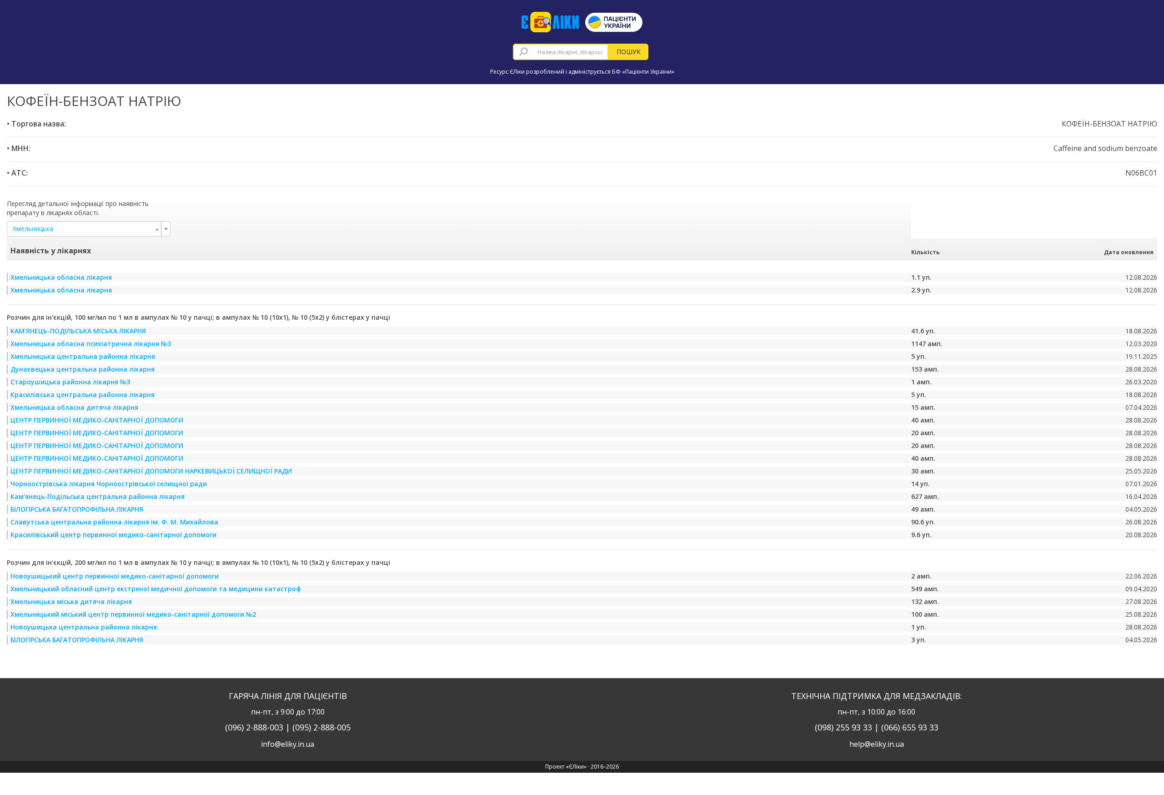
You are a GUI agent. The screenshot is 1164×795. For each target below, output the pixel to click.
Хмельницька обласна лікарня (61, 277)
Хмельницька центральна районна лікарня (82, 356)
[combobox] (560, 52)
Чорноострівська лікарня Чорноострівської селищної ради (108, 483)
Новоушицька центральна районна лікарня (83, 627)
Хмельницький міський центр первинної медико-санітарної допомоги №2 (133, 614)
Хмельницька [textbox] (86, 228)
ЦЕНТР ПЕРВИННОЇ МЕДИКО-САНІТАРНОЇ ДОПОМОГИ (96, 420)
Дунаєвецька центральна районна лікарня (82, 369)
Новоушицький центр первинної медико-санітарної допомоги (114, 576)
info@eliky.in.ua (287, 744)
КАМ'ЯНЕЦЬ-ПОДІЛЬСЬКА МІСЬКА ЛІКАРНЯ (78, 331)
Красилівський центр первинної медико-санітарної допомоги (113, 534)
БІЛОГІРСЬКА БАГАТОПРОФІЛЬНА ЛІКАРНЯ (76, 509)
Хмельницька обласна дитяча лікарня (74, 407)
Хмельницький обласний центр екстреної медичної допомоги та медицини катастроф (155, 588)
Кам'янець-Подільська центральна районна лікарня (97, 496)
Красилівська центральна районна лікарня (82, 394)
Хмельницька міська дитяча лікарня (71, 601)
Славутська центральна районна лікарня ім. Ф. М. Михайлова (114, 522)
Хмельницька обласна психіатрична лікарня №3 (90, 343)
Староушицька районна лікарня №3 (70, 381)
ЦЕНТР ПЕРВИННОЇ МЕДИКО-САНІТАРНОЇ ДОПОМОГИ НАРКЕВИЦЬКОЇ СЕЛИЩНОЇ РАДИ (151, 471)
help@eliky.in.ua (876, 744)
